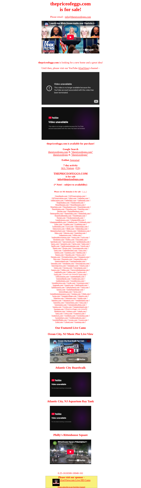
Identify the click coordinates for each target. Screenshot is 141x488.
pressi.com (61, 289)
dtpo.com (58, 233)
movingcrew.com (82, 263)
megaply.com (73, 266)
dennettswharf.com (58, 231)
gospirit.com (66, 244)
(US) (77, 168)
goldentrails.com (83, 242)
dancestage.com (82, 226)
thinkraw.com (60, 311)
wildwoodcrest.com (77, 318)
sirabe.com (82, 298)
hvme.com (67, 248)
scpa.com (56, 296)
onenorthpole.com (63, 279)
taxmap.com (59, 309)
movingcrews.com (59, 266)
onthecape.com (78, 279)
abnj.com (72, 198)
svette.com (68, 307)
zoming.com (80, 322)
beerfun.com (83, 209)
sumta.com (57, 307)
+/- (84, 192)
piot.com (85, 287)
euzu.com (76, 237)
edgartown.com (65, 235)
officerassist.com (62, 276)
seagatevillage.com (69, 296)
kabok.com (81, 253)
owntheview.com (77, 281)
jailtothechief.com (70, 250)
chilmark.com (85, 222)
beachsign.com (83, 207)
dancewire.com (59, 229)
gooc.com (55, 244)
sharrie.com (83, 296)
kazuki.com (70, 255)
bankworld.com (77, 202)
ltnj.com (57, 259)
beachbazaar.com (62, 205)
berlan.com (62, 211)
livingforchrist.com (69, 257)
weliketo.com (70, 316)
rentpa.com (76, 294)
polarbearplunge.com (75, 289)
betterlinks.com (71, 213)
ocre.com (82, 274)
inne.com (58, 250)
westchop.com (83, 316)
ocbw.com (82, 272)
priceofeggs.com (65, 292)
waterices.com (57, 316)
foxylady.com (82, 239)
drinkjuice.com (84, 231)
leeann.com (56, 257)
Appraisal (74, 160)
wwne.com (73, 320)
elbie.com (77, 235)
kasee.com (60, 255)
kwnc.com (81, 255)
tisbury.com (71, 311)
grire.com (76, 244)
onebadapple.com (77, 276)
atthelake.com (71, 200)
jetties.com (59, 253)
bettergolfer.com (57, 213)
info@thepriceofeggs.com (70, 179)
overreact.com (82, 283)
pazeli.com (69, 285)
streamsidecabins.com (77, 305)
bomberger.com (79, 216)
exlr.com (85, 237)
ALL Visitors (67, 168)
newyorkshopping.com (80, 270)
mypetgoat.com (80, 268)
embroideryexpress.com (61, 237)
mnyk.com (84, 266)
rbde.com (86, 294)
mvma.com (68, 268)
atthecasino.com (57, 200)
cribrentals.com (59, 226)
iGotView (84, 68)
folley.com (70, 239)
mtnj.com (58, 268)
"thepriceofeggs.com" (82, 152)
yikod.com (69, 322)
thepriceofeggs (60, 154)
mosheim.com (68, 263)
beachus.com (71, 209)
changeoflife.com (77, 220)
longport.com (84, 257)
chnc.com (58, 224)
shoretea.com (71, 298)
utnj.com (59, 313)
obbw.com (72, 272)
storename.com (61, 305)
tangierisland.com (80, 307)
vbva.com (68, 313)
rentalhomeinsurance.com (60, 294)
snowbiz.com (59, 303)
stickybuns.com (72, 303)
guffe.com (55, 246)
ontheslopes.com (63, 281)
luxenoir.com (67, 259)
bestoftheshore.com (75, 211)
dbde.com (70, 229)
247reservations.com (77, 196)
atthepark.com (83, 200)
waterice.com (80, 313)
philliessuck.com (58, 287)
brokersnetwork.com (75, 218)
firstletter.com (59, 239)
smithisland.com (82, 300)
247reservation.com (59, 198)
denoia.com (71, 231)
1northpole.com (61, 196)
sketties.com (56, 300)
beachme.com (56, 207)
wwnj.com (83, 320)
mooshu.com (56, 263)
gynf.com (85, 246)
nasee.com (56, 270)
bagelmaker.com (63, 202)
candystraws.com (62, 220)
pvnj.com (77, 292)
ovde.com (71, 283)
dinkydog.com (81, 229)
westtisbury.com (62, 318)
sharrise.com (59, 298)
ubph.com (82, 311)
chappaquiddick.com (58, 222)
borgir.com (61, 218)
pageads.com (58, 285)
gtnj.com (85, 244)
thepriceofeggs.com (58, 152)
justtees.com (70, 253)
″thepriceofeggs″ (79, 154)
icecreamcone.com (80, 248)
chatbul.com (72, 222)
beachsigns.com (58, 209)
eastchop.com (80, 233)
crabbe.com (68, 224)
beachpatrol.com (70, 207)
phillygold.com (81, 285)
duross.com (68, 233)
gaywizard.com (69, 242)
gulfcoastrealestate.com (70, 246)
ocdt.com (58, 274)
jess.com (82, 250)
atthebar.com (83, 198)
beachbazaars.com (78, 205)
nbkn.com (65, 270)
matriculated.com (61, 261)
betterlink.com (84, 213)
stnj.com (83, 303)
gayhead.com (56, 242)
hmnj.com (57, 248)
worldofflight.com (60, 320)
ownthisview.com (59, 283)
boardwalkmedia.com (63, 216)
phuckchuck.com (73, 287)
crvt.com (70, 226)
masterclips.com (80, 259)
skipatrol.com (69, 300)
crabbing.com (80, 224)
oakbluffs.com (60, 272)
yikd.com (59, 322)
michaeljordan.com (78, 261)
